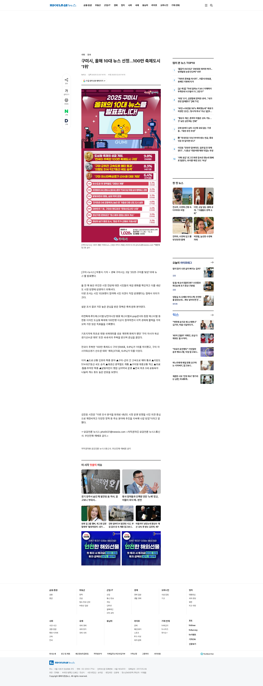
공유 (66, 83)
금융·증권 (88, 5)
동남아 (145, 5)
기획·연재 (175, 5)
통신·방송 (110, 598)
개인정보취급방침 (81, 654)
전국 (89, 54)
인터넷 (109, 606)
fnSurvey (193, 630)
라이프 (154, 5)
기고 (163, 598)
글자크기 (66, 94)
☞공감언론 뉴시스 (90, 431)
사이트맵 (157, 654)
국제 (137, 5)
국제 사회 (82, 633)
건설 (81, 598)
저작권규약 (98, 654)
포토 (190, 620)
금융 (51, 595)
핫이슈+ (164, 633)
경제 (116, 5)
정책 (81, 595)
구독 (66, 115)
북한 (190, 602)
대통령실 (192, 595)
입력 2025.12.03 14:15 (97, 75)
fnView (192, 625)
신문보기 (192, 644)
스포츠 (136, 633)
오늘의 (182, 262)
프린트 (66, 104)
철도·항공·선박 (84, 602)
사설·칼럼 (165, 595)
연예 (135, 625)
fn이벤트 (192, 634)
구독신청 (133, 654)
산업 (108, 595)
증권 (51, 598)
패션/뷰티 (137, 629)
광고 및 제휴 (65, 654)
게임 (108, 602)
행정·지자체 (53, 633)
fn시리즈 (164, 629)
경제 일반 (137, 595)
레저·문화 (137, 640)
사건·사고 (52, 625)
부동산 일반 (83, 606)
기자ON (192, 639)
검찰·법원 (52, 629)
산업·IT (107, 5)
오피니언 (164, 5)
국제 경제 (82, 625)
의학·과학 (110, 613)
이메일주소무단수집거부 (116, 654)
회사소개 (52, 654)
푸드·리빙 (137, 636)
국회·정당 (192, 598)
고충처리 (145, 654)
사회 (130, 5)
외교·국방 (192, 606)
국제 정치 (82, 629)
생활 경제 (137, 598)
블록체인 (110, 609)
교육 (51, 636)
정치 (123, 5)
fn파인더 (164, 625)
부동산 (98, 5)
